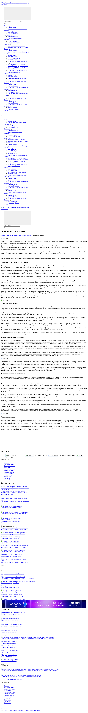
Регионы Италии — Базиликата (10, 587)
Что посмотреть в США (14, 33)
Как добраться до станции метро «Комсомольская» (10, 521)
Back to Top (4, 708)
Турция (6, 100)
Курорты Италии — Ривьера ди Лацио (12, 596)
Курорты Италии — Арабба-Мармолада (12, 551)
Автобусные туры (9, 469)
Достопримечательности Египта (17, 70)
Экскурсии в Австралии (15, 38)
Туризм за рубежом (13, 109)
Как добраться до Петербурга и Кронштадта (13, 513)
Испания (6, 83)
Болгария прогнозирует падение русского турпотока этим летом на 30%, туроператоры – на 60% (29, 670)
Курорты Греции (12, 56)
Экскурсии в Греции (14, 58)
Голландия (7, 49)
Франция (6, 89)
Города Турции (12, 101)
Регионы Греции (12, 59)
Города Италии (12, 75)
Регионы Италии (13, 80)
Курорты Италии (13, 76)
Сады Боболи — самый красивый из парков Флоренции (17, 578)
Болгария (7, 44)
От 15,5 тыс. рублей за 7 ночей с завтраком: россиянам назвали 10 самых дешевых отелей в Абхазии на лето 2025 (15, 492)
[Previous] (1, 565)
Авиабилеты (8, 467)
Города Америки (12, 32)
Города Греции (12, 55)
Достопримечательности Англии (17, 29)
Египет (6, 63)
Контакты (7, 478)
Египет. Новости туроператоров (17, 64)
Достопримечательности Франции (18, 93)
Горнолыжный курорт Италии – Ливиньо (13, 534)
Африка (6, 39)
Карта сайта (7, 480)
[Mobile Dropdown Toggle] (11, 35)
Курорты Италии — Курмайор (10, 538)
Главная (6, 463)
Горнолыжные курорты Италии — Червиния (14, 529)
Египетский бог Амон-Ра (8, 643)
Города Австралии (13, 36)
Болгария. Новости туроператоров (18, 47)
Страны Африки (12, 41)
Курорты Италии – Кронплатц (10, 542)
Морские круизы (9, 472)
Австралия (7, 35)
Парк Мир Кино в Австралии (9, 620)
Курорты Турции (13, 103)
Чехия (6, 95)
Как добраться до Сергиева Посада (11, 507)
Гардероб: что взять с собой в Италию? (12, 574)
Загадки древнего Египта (8, 656)
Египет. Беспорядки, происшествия (18, 66)
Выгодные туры (9, 464)
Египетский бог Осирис (8, 647)
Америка (6, 30)
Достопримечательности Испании (18, 87)
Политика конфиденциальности (13, 679)
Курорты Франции (13, 92)
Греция (6, 53)
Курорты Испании (13, 86)
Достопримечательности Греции (17, 61)
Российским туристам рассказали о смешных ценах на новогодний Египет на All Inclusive (27, 638)
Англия (6, 25)
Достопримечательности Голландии (18, 52)
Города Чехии (12, 96)
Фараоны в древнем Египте (9, 652)
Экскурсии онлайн (9, 466)
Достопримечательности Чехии (17, 98)
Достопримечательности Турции (17, 104)
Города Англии (12, 27)
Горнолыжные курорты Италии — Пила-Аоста (14, 562)
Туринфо (6, 106)
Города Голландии (13, 50)
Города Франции (12, 90)
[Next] (3, 565)
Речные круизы (8, 473)
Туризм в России (12, 107)
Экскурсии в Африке (14, 42)
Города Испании (12, 84)
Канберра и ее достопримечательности (12, 614)
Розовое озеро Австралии (8, 632)
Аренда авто (7, 476)
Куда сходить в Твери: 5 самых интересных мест (15, 501)
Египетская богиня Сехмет (8, 661)
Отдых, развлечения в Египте (16, 67)
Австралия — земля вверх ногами (11, 626)
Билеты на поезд (9, 470)
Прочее (6, 110)
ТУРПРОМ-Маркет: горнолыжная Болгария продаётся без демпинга (21, 676)
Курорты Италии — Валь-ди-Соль (11, 556)
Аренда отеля (8, 475)
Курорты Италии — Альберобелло (11, 592)
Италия (6, 73)
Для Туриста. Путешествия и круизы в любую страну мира (22, 710)
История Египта (12, 69)
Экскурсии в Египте (14, 72)
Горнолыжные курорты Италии (17, 78)
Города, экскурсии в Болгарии (16, 46)
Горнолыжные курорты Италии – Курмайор (13, 547)
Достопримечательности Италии (17, 81)
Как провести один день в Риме (10, 583)
